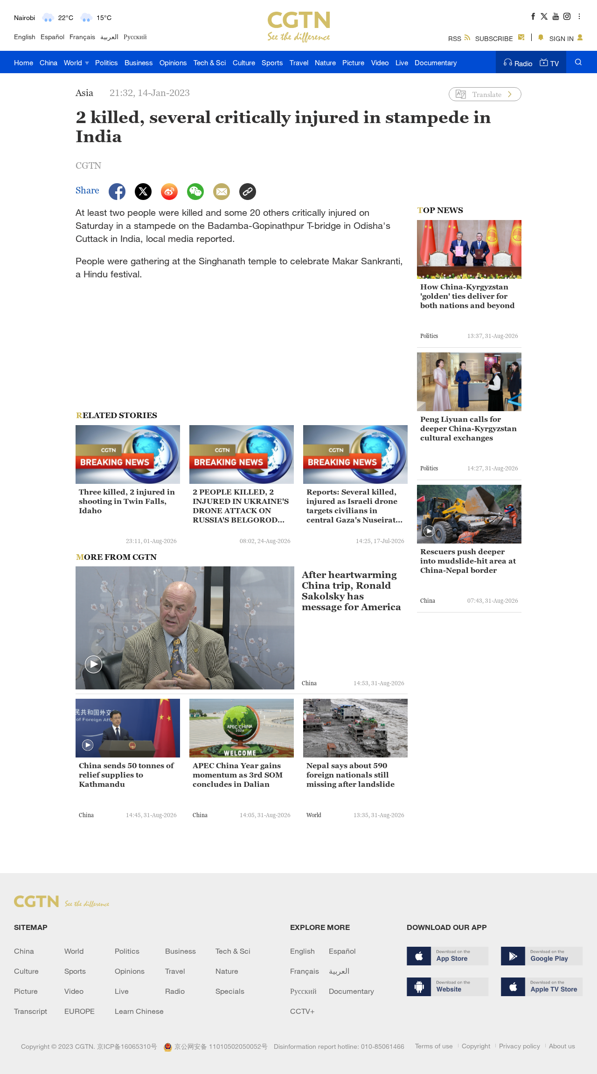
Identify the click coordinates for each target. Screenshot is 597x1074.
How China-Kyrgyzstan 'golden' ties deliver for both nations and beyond (467, 296)
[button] (93, 664)
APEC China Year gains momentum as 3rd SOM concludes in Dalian (238, 774)
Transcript (30, 1011)
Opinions (173, 62)
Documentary (436, 62)
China (48, 62)
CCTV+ (302, 1011)
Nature (325, 62)
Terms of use (434, 1046)
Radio (523, 63)
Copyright (476, 1046)
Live (402, 62)
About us (562, 1046)
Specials (229, 991)
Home (23, 62)
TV (554, 63)
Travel (299, 62)
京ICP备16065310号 (127, 1046)
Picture (353, 62)
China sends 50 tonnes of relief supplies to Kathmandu (126, 774)
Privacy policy (519, 1046)
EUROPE (79, 1011)
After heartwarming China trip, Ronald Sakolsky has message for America (351, 591)
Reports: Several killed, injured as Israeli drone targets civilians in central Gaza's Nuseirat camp (351, 506)
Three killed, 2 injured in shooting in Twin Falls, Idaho (127, 501)
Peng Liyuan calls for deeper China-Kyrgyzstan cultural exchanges (468, 428)
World (74, 62)
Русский (135, 37)
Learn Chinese (139, 1011)
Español (52, 37)
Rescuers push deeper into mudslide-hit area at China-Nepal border (468, 560)
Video (380, 62)
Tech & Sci (210, 62)
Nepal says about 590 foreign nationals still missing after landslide (350, 774)
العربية (109, 37)
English (24, 37)
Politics (106, 62)
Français (82, 37)
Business (139, 62)
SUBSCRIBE (494, 38)
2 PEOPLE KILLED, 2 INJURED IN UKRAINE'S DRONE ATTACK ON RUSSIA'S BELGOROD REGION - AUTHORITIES (241, 506)
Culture (244, 62)
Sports (272, 62)
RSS (454, 38)
